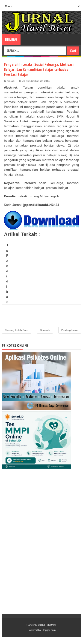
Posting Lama (69, 330)
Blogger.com (49, 630)
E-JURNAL (50, 625)
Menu (13, 39)
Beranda (45, 330)
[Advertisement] (41, 283)
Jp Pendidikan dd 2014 (36, 81)
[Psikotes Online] (36, 409)
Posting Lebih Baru (16, 330)
